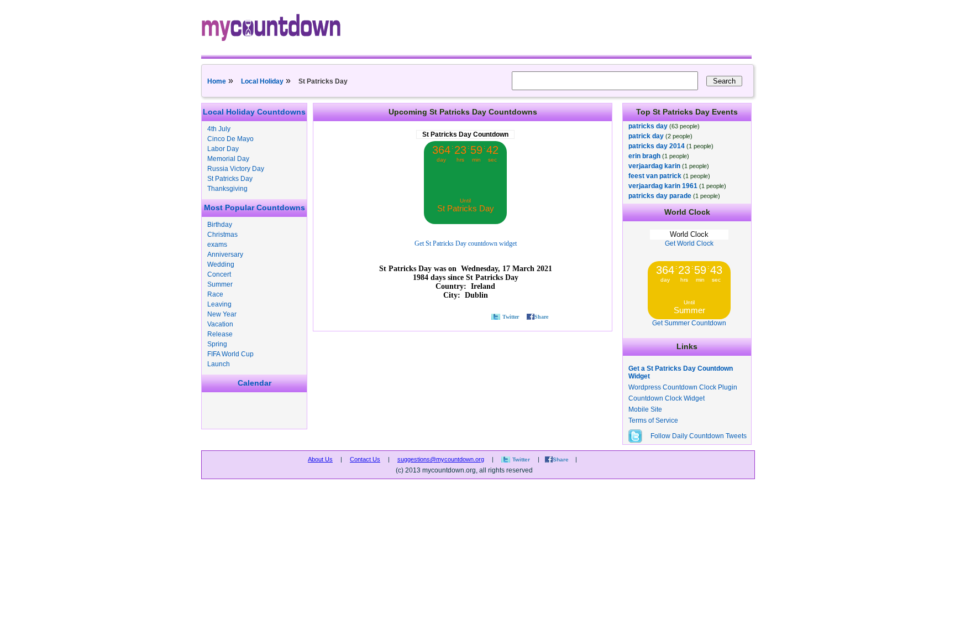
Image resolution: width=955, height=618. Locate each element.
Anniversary (225, 254)
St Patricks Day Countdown (465, 134)
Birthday (219, 224)
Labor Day (223, 149)
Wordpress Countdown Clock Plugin (682, 387)
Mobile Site (645, 409)
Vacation (220, 324)
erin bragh (644, 156)
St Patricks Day (230, 179)
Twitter (510, 317)
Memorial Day (228, 159)
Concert (219, 274)
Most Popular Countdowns (254, 207)
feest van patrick (654, 176)
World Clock (689, 234)
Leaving (219, 304)
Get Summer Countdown (689, 323)
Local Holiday (262, 81)
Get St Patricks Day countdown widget (465, 243)
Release (220, 334)
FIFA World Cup (230, 354)
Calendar (254, 382)
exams (217, 244)
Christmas (222, 234)
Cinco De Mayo (230, 139)
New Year (222, 314)
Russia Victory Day (235, 169)
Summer (220, 284)
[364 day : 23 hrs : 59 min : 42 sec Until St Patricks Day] (465, 222)
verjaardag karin (654, 166)
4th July (218, 129)
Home (216, 81)
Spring (217, 344)
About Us (320, 459)
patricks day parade (659, 196)
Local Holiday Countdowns (254, 111)
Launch (218, 364)
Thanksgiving (227, 189)
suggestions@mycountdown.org (440, 459)
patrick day (646, 136)
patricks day (648, 126)
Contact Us (365, 459)
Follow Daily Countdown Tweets (698, 436)
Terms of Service (653, 420)
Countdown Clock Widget (666, 398)
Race (215, 294)
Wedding (220, 264)
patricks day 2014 (656, 146)
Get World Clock (689, 243)
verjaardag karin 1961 (662, 186)
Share (541, 317)
